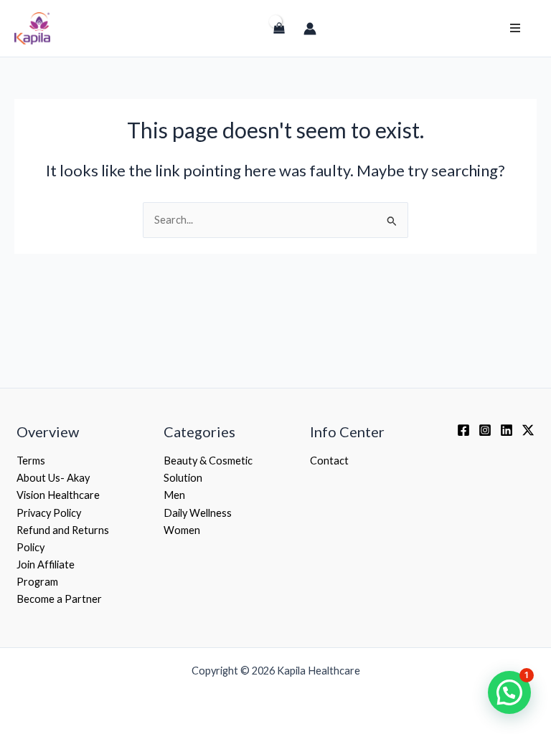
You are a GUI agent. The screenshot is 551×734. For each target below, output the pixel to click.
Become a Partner (59, 599)
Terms (31, 460)
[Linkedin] (506, 430)
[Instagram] (485, 430)
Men (174, 495)
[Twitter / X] (528, 430)
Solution (183, 478)
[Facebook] (463, 430)
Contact (329, 460)
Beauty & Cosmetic (208, 460)
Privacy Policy (49, 513)
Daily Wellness (198, 513)
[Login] (248, 34)
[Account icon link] (309, 28)
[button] (509, 692)
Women (182, 530)
